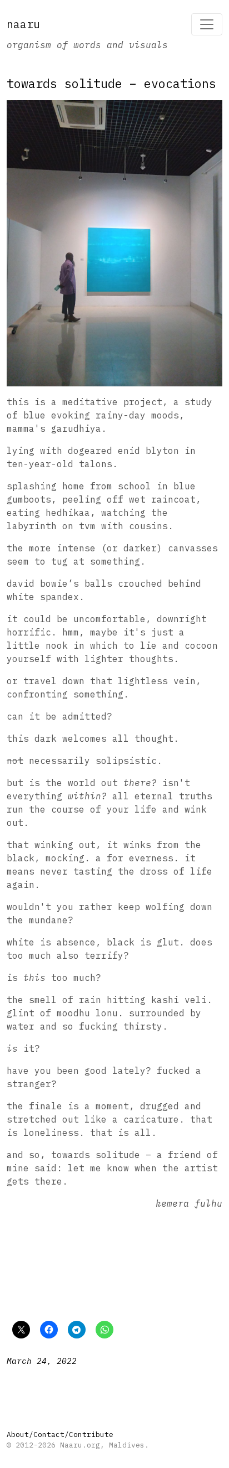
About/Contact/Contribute (60, 1434)
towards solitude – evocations (111, 83)
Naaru (23, 24)
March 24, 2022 (42, 1361)
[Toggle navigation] (206, 24)
